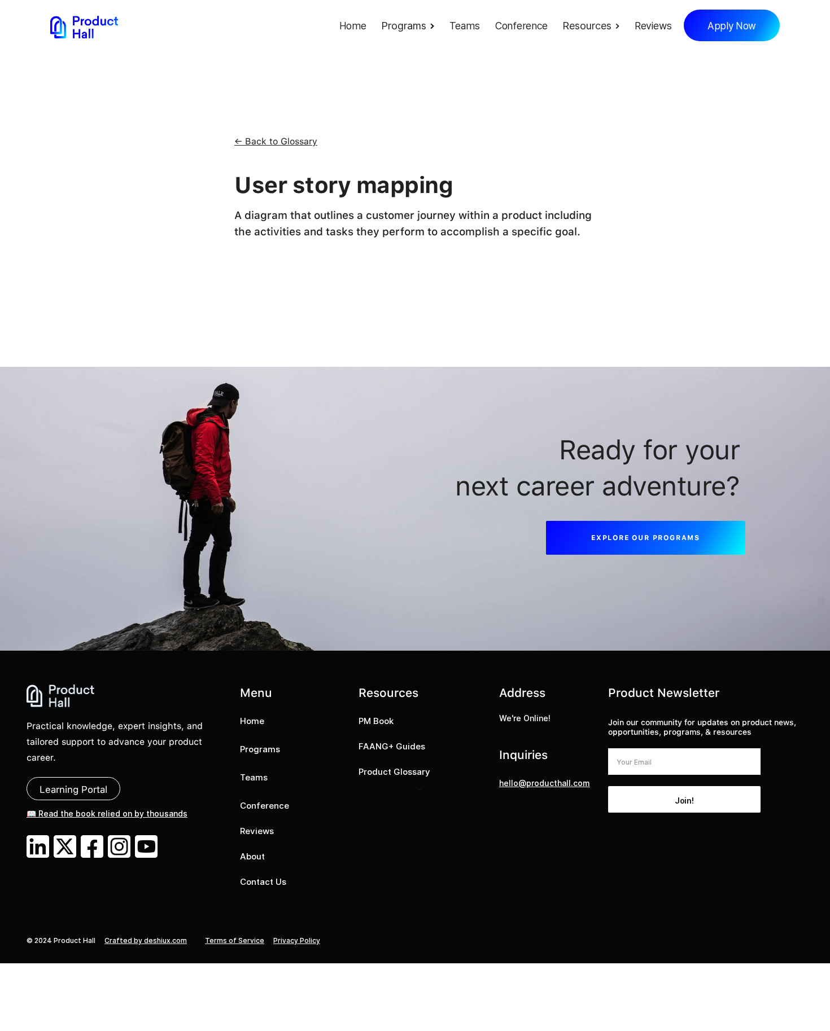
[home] (84, 27)
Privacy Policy (296, 940)
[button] (410, 27)
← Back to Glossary (275, 141)
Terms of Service (234, 940)
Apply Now (731, 26)
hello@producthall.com (544, 783)
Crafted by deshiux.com (145, 940)
